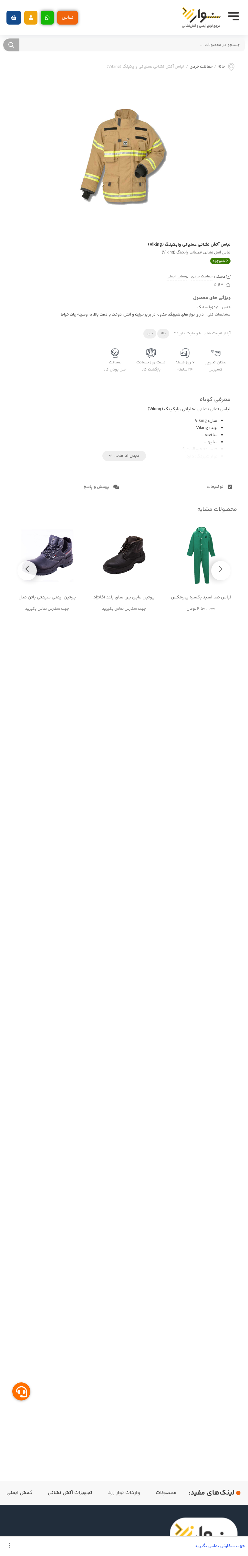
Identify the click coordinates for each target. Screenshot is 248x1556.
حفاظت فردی (201, 67)
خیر (150, 333)
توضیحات (215, 487)
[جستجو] (11, 44)
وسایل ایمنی (177, 277)
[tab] (180, 487)
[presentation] (221, 570)
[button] (30, 18)
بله (163, 333)
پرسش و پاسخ (97, 487)
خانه (221, 67)
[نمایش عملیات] (9, 1546)
